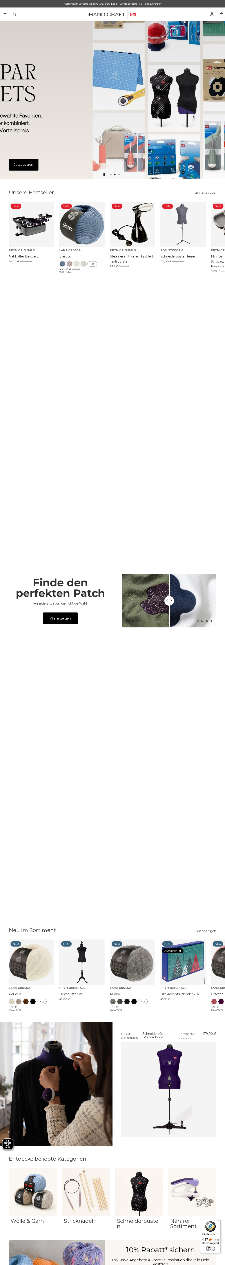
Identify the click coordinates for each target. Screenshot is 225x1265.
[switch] (210, 1248)
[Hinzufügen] (47, 241)
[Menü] (5, 14)
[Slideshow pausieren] (104, 174)
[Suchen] (14, 14)
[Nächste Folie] (218, 100)
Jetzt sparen (23, 165)
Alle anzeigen (60, 618)
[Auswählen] (98, 241)
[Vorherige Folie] (7, 100)
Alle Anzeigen (205, 193)
